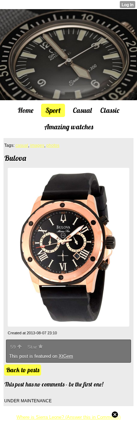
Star (32, 347)
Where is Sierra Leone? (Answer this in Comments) (68, 417)
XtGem (66, 356)
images (37, 145)
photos (52, 145)
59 (13, 347)
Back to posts (22, 370)
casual (21, 145)
